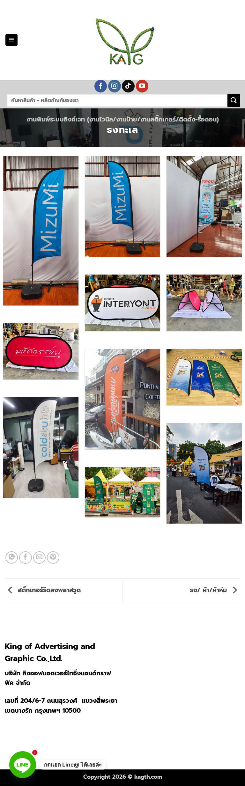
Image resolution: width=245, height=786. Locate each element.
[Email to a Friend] (39, 557)
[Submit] (233, 100)
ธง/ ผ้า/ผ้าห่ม (209, 590)
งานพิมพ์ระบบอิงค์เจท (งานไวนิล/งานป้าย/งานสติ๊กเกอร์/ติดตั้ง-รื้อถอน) (122, 119)
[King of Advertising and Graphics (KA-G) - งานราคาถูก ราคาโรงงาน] (122, 40)
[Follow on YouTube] (142, 86)
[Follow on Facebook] (100, 86)
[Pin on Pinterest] (53, 557)
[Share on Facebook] (25, 557)
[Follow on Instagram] (114, 86)
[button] (11, 40)
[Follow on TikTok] (128, 86)
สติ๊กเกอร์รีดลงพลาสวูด (48, 590)
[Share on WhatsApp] (11, 557)
